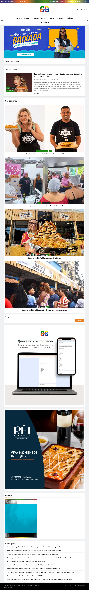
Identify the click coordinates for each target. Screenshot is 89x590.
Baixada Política (39, 18)
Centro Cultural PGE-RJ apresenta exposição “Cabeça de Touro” (65, 1)
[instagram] (79, 10)
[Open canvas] (2, 20)
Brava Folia (39, 79)
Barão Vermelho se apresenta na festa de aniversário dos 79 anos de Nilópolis (29, 565)
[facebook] (77, 10)
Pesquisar (8, 317)
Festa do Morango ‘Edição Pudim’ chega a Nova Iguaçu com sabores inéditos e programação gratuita (36, 547)
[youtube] (86, 10)
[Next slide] (87, 1)
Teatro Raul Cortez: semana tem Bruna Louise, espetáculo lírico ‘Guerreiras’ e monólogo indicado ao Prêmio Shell (40, 579)
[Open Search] (87, 20)
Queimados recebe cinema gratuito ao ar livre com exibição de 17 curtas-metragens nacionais (34, 550)
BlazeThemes (8, 587)
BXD (51, 151)
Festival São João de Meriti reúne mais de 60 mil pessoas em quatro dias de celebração (32, 554)
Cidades (27, 18)
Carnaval (13, 88)
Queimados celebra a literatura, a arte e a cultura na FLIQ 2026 (25, 576)
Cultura (59, 18)
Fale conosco (44, 23)
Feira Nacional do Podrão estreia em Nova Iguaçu (44, 258)
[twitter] (82, 10)
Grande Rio (10, 90)
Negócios (69, 18)
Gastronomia (46, 203)
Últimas (19, 18)
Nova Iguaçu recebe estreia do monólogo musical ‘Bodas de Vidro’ (26, 561)
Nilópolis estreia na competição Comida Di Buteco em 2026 (44, 154)
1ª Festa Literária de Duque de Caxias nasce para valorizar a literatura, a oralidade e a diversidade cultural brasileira (40, 572)
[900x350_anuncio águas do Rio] (44, 42)
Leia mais (36, 93)
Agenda (51, 18)
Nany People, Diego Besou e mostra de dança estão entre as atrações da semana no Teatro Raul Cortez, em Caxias (40, 558)
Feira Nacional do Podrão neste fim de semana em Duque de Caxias (44, 310)
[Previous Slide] (84, 1)
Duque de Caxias (22, 88)
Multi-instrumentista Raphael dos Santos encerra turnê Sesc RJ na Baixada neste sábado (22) (34, 568)
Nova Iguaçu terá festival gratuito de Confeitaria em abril (44, 206)
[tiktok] (84, 10)
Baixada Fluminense (42, 151)
